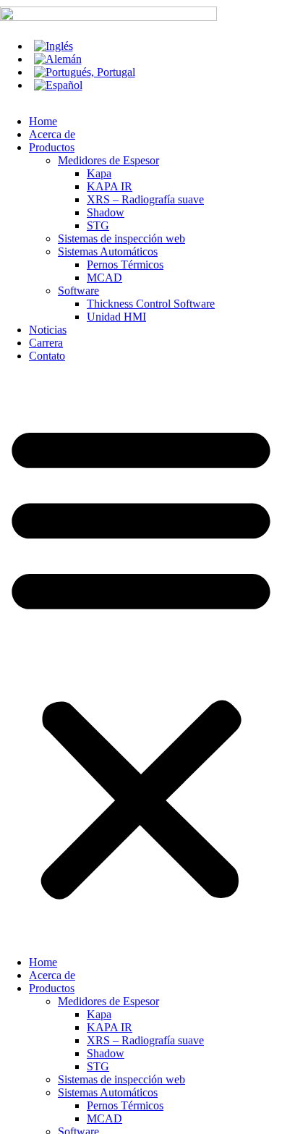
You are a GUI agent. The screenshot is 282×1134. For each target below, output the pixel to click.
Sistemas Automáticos (108, 251)
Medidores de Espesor (108, 160)
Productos (51, 147)
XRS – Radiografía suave (145, 199)
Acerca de (52, 134)
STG (98, 225)
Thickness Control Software (151, 303)
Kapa (99, 173)
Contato (47, 356)
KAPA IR (109, 186)
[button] (141, 659)
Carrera (46, 343)
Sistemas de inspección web (121, 238)
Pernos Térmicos (125, 264)
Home (43, 121)
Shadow (105, 212)
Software (78, 290)
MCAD (104, 277)
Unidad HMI (116, 316)
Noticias (48, 329)
